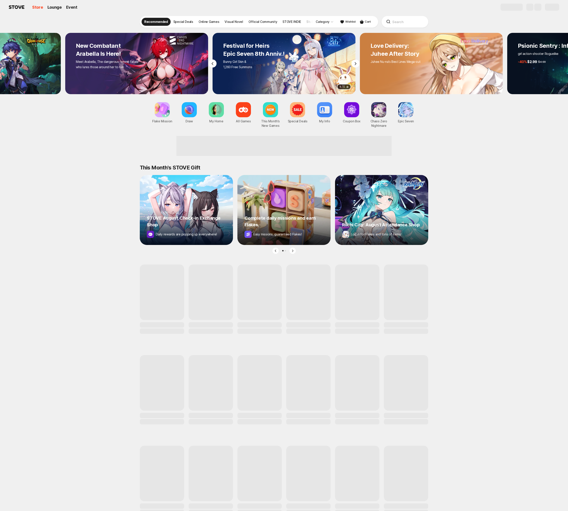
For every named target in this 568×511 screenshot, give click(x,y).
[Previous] (213, 64)
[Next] (355, 64)
